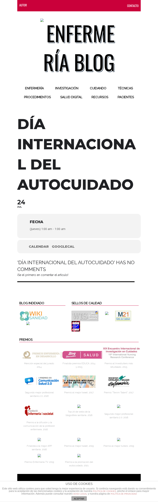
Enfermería (34, 88)
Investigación (66, 88)
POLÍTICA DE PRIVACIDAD (124, 494)
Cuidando (98, 88)
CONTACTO (133, 6)
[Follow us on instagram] (59, 5)
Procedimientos (37, 97)
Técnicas (125, 88)
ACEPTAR (79, 498)
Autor (23, 5)
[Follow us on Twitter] (50, 5)
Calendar (39, 247)
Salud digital (71, 97)
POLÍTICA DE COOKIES (104, 491)
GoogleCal (63, 247)
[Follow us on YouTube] (74, 5)
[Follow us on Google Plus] (67, 5)
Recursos (100, 97)
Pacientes (126, 97)
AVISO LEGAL (80, 494)
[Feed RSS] (34, 5)
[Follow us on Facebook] (42, 5)
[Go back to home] (79, 44)
